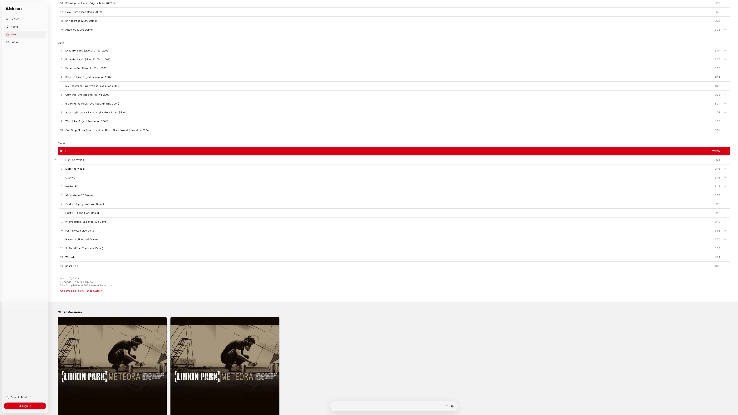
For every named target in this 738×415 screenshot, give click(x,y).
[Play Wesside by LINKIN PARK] (61, 257)
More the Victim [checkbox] (75, 168)
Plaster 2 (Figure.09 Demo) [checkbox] (81, 239)
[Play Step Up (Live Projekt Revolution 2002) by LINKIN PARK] (61, 77)
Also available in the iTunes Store (80, 290)
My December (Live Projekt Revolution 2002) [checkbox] (92, 85)
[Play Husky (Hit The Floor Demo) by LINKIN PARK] (61, 213)
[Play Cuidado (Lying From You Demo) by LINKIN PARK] (61, 204)
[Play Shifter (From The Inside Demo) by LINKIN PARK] (61, 248)
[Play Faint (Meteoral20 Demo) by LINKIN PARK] (61, 230)
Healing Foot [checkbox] (73, 186)
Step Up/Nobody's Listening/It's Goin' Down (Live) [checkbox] (95, 112)
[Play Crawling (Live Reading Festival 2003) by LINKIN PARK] (61, 95)
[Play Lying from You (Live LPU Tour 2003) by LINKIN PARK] (61, 50)
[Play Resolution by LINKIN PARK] (61, 266)
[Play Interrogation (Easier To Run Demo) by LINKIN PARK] (61, 222)
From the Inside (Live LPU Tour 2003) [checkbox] (87, 59)
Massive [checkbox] (70, 177)
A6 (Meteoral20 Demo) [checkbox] (79, 195)
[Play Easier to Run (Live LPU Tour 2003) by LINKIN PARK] (61, 68)
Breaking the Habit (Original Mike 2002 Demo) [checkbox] (93, 3)
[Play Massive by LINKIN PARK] (61, 177)
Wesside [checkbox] (70, 257)
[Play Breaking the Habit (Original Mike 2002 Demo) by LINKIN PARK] (61, 3)
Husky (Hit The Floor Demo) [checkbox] (82, 212)
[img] (14, 9)
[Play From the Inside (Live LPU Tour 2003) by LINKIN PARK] (61, 59)
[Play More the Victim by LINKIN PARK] (61, 169)
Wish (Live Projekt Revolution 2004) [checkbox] (86, 121)
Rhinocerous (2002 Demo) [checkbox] (81, 20)
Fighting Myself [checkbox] (74, 159)
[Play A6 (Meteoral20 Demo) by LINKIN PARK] (61, 195)
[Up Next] (446, 406)
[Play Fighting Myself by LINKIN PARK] (61, 160)
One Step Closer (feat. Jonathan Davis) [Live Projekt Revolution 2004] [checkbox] (107, 130)
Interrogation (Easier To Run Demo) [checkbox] (86, 221)
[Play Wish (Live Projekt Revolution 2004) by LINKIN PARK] (61, 121)
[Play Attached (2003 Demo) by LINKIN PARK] (61, 30)
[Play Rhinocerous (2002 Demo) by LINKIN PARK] (61, 21)
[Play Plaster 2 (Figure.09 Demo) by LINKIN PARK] (61, 239)
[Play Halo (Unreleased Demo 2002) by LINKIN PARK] (61, 12)
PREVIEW (716, 3)
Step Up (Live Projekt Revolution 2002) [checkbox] (88, 77)
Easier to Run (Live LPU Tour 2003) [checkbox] (86, 68)
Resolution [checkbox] (71, 265)
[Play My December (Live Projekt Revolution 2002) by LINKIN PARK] (61, 86)
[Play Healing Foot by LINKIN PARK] (61, 186)
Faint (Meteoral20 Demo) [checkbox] (80, 230)
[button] (25, 19)
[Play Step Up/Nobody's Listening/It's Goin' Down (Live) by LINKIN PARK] (61, 112)
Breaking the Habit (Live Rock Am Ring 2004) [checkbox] (92, 103)
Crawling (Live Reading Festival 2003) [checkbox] (87, 94)
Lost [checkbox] (68, 151)
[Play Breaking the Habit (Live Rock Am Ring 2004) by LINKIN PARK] (61, 103)
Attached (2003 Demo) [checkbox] (79, 29)
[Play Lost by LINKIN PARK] (61, 151)
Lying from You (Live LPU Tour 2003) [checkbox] (87, 50)
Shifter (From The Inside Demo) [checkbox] (84, 248)
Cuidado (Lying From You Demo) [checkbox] (84, 204)
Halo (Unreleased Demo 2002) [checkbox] (83, 11)
